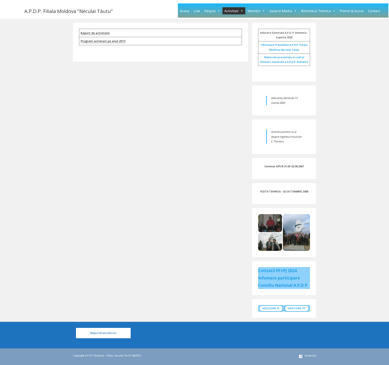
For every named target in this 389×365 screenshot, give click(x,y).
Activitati (231, 11)
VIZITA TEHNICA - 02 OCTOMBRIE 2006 (284, 191)
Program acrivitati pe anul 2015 (103, 41)
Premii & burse (352, 11)
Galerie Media (280, 11)
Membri (254, 11)
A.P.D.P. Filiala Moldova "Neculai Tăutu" (68, 11)
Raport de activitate (95, 33)
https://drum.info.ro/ (103, 333)
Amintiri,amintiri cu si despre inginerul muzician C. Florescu (286, 136)
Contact (374, 11)
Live (197, 11)
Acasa (184, 11)
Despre (210, 11)
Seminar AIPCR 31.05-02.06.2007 (284, 166)
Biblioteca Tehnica (316, 11)
